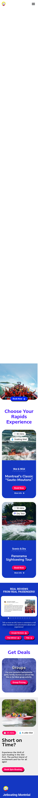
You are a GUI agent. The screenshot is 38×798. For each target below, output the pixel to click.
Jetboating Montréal (16, 795)
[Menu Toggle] (33, 4)
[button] (8, 618)
